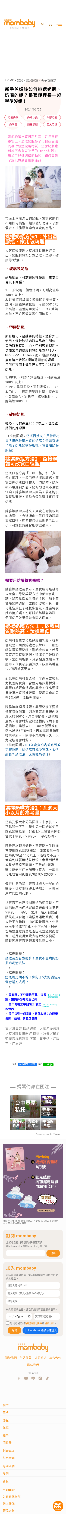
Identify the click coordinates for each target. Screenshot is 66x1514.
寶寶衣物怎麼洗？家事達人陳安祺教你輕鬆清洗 (18, 1123)
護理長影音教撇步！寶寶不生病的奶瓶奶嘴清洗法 (32, 960)
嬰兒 (20, 80)
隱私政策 (49, 1323)
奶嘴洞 (13, 124)
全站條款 (26, 1358)
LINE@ (48, 1064)
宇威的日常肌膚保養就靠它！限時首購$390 (48, 1123)
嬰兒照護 (32, 80)
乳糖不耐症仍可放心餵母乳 (33, 1123)
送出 (53, 1253)
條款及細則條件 (33, 1323)
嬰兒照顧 (32, 124)
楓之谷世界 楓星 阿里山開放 (48, 1100)
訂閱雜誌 (40, 1358)
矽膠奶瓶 (52, 117)
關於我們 (11, 1358)
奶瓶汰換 (32, 117)
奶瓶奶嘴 (13, 117)
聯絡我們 (33, 1365)
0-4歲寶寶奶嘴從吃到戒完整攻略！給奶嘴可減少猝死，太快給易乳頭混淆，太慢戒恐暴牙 (33, 749)
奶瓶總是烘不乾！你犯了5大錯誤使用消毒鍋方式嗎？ (33, 979)
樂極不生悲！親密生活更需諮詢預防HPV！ (48, 1112)
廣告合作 (55, 1358)
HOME (9, 80)
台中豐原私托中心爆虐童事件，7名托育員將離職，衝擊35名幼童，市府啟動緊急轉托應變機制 (25, 1106)
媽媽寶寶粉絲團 (27, 1064)
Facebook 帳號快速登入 (42, 1330)
